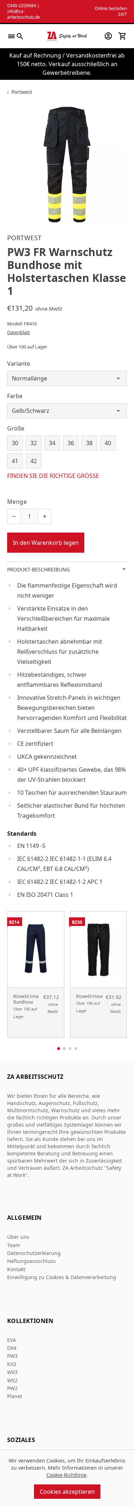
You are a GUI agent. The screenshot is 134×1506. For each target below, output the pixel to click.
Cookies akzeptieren (67, 1492)
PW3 (12, 1355)
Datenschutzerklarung (34, 1253)
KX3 (11, 1364)
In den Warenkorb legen (46, 543)
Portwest (21, 91)
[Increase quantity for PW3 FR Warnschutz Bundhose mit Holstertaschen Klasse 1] (44, 516)
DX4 (11, 1348)
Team (13, 1245)
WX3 (12, 1372)
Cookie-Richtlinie (66, 1474)
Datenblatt (18, 332)
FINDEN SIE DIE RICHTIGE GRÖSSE (53, 476)
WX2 (12, 1380)
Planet (14, 1396)
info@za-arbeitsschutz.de (23, 14)
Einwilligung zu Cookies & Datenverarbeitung (61, 1277)
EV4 (11, 1340)
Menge (17, 502)
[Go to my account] (108, 36)
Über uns (18, 1236)
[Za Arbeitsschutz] (67, 36)
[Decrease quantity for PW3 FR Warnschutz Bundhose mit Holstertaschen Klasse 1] (14, 516)
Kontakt (16, 1269)
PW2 (12, 1388)
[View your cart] (122, 36)
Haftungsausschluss (31, 1261)
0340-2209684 (21, 6)
